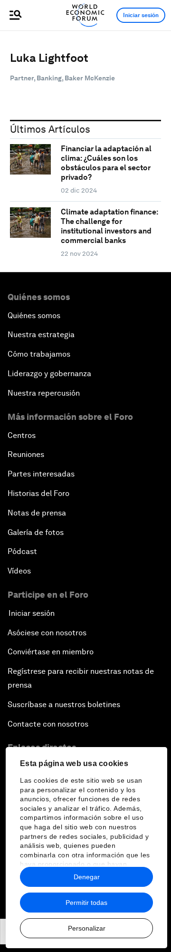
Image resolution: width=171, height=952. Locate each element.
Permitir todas (86, 902)
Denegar (87, 877)
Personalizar (86, 928)
